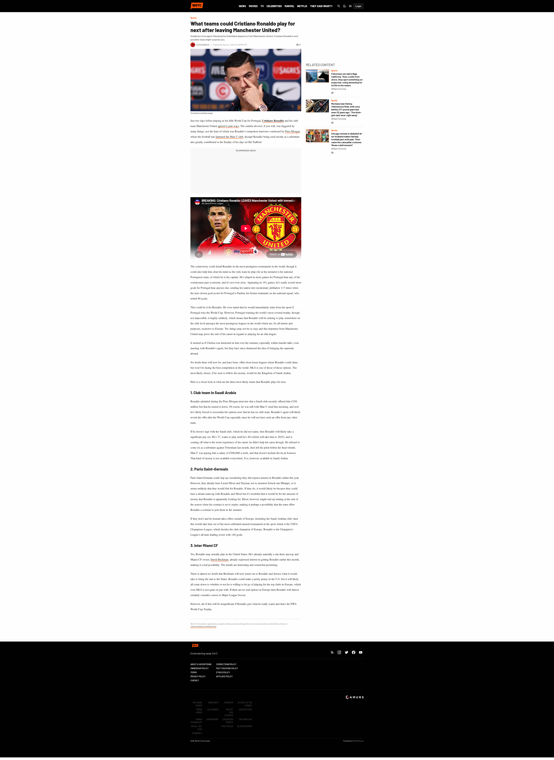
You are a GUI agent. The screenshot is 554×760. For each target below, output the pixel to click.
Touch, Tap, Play (196, 727)
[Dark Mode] (344, 6)
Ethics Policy (223, 672)
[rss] (332, 652)
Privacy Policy (197, 676)
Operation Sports (228, 720)
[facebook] (353, 652)
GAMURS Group (358, 741)
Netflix (302, 6)
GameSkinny (212, 719)
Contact (194, 680)
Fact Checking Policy (227, 668)
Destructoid (245, 709)
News (242, 6)
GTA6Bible (197, 733)
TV (262, 6)
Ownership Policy (199, 668)
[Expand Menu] (350, 6)
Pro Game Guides (197, 704)
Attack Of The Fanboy (245, 704)
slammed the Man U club (229, 136)
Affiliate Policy (224, 676)
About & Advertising (201, 664)
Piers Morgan (292, 131)
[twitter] (346, 652)
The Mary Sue (245, 719)
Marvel (289, 6)
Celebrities (274, 6)
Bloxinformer (244, 726)
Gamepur (228, 702)
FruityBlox (227, 726)
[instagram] (339, 652)
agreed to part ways (228, 126)
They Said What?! (321, 6)
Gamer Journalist (196, 720)
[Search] (339, 6)
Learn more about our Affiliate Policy (203, 626)
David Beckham (219, 559)
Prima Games (199, 711)
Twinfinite (213, 702)
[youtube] (361, 652)
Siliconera (212, 709)
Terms (193, 672)
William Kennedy (338, 89)
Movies (253, 6)
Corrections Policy (226, 664)
